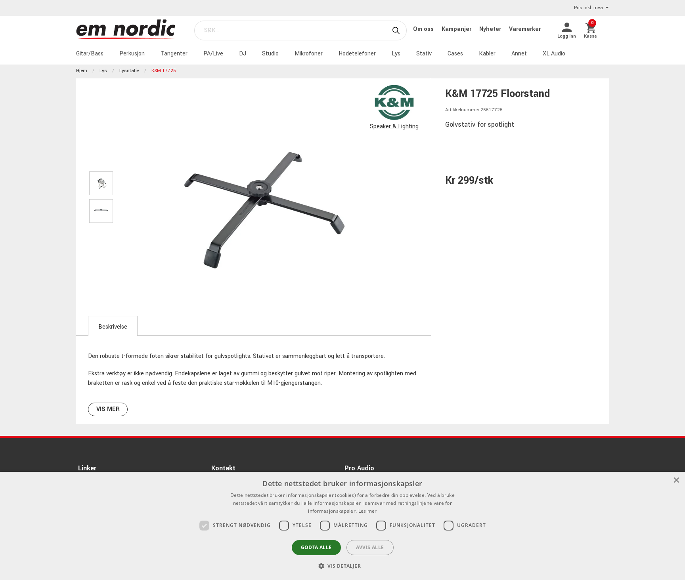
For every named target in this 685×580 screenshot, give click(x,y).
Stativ (424, 53)
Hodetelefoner (357, 53)
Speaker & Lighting (394, 126)
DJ (242, 53)
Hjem (81, 70)
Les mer (367, 511)
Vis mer (108, 409)
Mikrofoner (309, 53)
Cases (455, 53)
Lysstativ (129, 70)
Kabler (487, 53)
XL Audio (554, 53)
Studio (270, 53)
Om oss (424, 29)
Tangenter (174, 53)
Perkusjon (132, 53)
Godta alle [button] (316, 547)
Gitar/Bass (89, 53)
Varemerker (525, 29)
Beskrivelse (112, 327)
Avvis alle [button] (370, 547)
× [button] (676, 480)
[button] (342, 565)
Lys (396, 53)
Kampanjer (457, 29)
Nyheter (491, 29)
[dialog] (342, 526)
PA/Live (213, 53)
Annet (519, 53)
